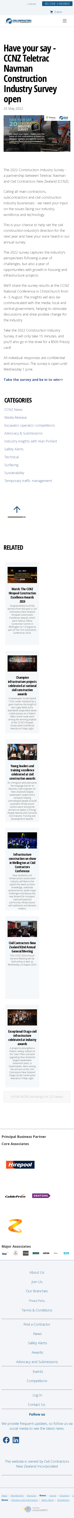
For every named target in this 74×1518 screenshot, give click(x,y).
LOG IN (32, 4)
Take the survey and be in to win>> (33, 379)
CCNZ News (13, 409)
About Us (37, 1272)
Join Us (37, 1281)
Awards (37, 1352)
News (37, 1333)
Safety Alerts (14, 449)
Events (38, 1371)
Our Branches (37, 1291)
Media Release (15, 417)
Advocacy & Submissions (23, 433)
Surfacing (11, 465)
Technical (11, 457)
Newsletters (63, 1500)
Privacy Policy (37, 1300)
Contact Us (37, 1404)
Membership (17, 1495)
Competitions (37, 1380)
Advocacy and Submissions (37, 1361)
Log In (37, 1395)
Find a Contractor (37, 1324)
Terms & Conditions (37, 1310)
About (4, 1495)
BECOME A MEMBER (57, 3)
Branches (31, 1495)
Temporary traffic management (28, 481)
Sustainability (14, 473)
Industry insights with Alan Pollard (30, 441)
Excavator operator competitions (29, 425)
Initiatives (64, 1495)
